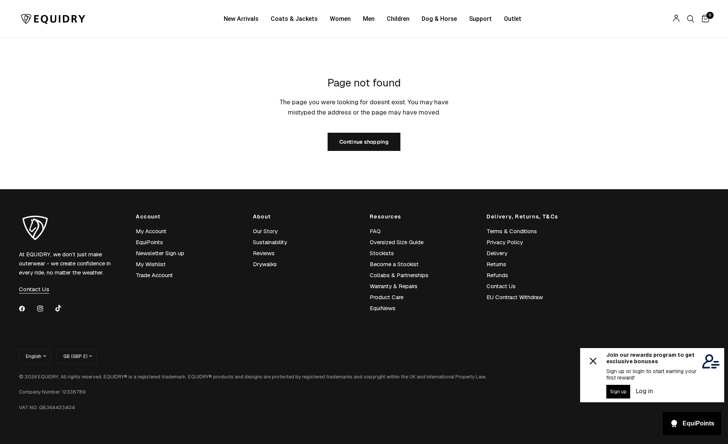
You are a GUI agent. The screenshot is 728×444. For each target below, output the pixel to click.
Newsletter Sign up (160, 253)
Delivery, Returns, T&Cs (522, 216)
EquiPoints (149, 242)
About (262, 216)
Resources (386, 216)
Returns (496, 264)
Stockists (382, 253)
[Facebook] (27, 308)
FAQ (375, 231)
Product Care (386, 297)
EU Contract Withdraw (514, 297)
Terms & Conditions (511, 231)
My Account (151, 231)
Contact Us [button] (34, 289)
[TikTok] (63, 308)
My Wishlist (151, 264)
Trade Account (154, 275)
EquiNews (382, 308)
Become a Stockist (394, 264)
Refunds (497, 275)
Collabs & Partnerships (399, 275)
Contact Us (501, 286)
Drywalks (265, 264)
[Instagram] (45, 308)
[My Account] (676, 19)
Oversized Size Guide (397, 242)
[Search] (690, 19)
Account (148, 216)
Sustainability (270, 242)
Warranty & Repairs (393, 286)
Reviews (264, 253)
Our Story (265, 231)
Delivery (496, 253)
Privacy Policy (504, 242)
